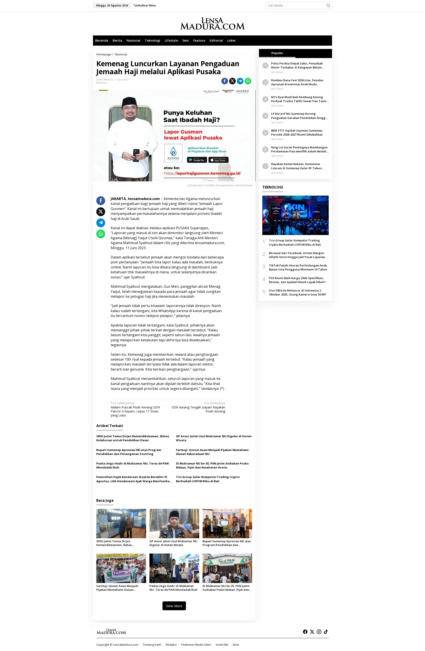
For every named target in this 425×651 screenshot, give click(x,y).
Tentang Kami (152, 645)
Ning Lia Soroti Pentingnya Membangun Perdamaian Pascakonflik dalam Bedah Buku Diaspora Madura (299, 149)
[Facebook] (305, 632)
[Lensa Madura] (212, 23)
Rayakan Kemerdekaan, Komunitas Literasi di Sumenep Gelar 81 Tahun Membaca (296, 166)
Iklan (236, 645)
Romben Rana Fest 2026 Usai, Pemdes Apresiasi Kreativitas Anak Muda (297, 82)
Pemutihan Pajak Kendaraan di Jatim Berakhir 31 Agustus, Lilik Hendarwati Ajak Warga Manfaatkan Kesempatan (134, 479)
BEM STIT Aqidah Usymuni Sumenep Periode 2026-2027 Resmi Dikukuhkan (297, 132)
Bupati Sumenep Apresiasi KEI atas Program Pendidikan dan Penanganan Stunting (128, 452)
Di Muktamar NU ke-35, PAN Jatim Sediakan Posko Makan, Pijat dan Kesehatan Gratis (212, 465)
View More (174, 606)
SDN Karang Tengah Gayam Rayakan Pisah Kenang (198, 407)
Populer (277, 53)
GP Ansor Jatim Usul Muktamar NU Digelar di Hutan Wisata (214, 438)
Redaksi (171, 645)
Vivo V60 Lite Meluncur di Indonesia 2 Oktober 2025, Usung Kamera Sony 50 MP (297, 292)
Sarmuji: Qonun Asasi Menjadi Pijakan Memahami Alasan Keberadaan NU (212, 452)
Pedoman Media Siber (196, 645)
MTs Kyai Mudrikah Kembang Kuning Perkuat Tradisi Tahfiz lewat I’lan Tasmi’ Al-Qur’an (299, 99)
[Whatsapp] (248, 81)
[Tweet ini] (232, 81)
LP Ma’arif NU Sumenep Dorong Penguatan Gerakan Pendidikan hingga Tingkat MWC (299, 116)
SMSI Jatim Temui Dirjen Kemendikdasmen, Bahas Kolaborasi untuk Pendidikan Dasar (132, 438)
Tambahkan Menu (144, 5)
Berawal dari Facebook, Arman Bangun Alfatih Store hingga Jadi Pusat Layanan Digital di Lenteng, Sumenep (297, 255)
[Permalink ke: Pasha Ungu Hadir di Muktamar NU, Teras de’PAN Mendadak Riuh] (174, 568)
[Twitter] (312, 632)
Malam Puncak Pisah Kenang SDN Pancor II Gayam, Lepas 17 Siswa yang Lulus (135, 409)
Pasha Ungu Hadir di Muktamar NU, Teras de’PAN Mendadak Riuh (132, 465)
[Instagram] (319, 632)
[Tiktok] (326, 632)
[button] (328, 5)
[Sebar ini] (224, 81)
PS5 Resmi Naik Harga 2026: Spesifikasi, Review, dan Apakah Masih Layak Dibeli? (297, 280)
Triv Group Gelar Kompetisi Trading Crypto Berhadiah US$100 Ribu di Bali (208, 479)
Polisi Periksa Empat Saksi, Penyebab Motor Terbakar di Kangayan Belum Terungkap (297, 65)
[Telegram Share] (240, 81)
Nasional (101, 82)
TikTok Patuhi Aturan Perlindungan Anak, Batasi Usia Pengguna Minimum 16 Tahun (298, 267)
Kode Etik (222, 645)
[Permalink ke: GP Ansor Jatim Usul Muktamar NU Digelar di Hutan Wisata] (174, 523)
